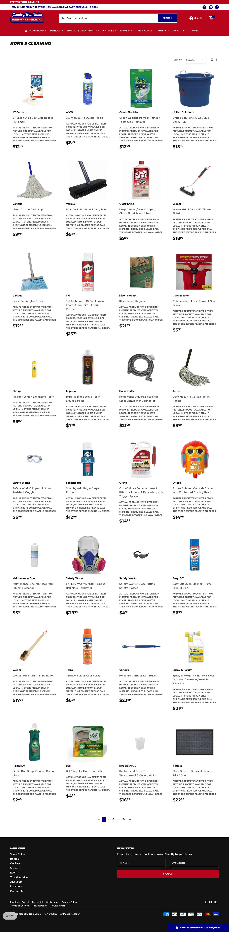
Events (14, 872)
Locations (16, 886)
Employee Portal (19, 902)
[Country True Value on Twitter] (205, 902)
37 (124, 819)
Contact (196, 31)
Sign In (198, 18)
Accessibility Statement (45, 902)
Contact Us (17, 891)
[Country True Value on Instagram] (216, 902)
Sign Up (167, 874)
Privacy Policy (69, 902)
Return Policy (39, 906)
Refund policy (57, 906)
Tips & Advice (144, 31)
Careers (161, 31)
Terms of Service (19, 906)
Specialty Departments (82, 31)
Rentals (55, 31)
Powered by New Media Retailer (62, 914)
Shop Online (36, 31)
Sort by (178, 60)
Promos (125, 31)
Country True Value (30, 914)
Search (170, 18)
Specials (15, 868)
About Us (179, 31)
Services (109, 31)
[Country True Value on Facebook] (210, 902)
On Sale (15, 863)
